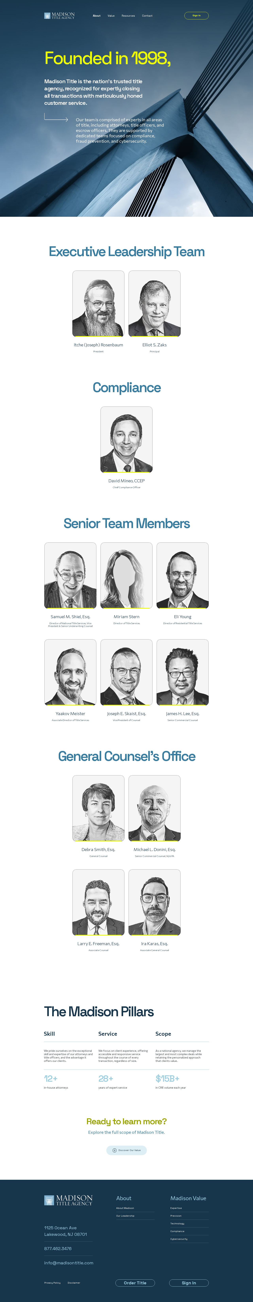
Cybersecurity (178, 1239)
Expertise (176, 1208)
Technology (177, 1223)
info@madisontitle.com (68, 1263)
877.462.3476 (58, 1248)
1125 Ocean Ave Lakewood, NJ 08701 (65, 1231)
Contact (147, 15)
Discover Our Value (129, 1150)
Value (111, 15)
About (97, 15)
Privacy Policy (52, 1282)
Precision (175, 1215)
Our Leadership (125, 1215)
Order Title (135, 1283)
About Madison (125, 1208)
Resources (128, 15)
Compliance (177, 1231)
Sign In (197, 15)
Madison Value (188, 1198)
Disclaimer (74, 1282)
